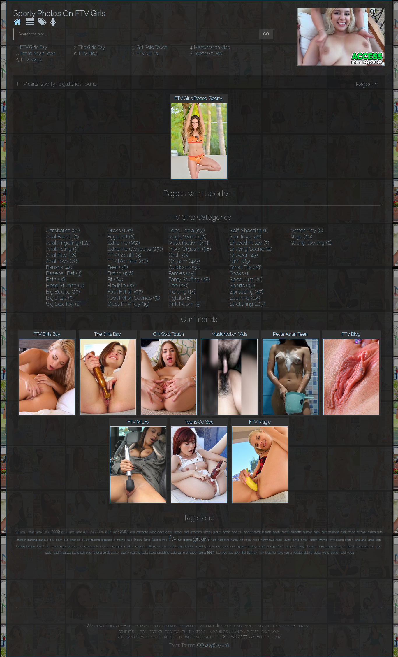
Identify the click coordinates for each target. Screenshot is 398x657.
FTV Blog (88, 53)
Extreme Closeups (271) (135, 249)
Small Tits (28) (246, 267)
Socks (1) (240, 273)
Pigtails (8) (179, 298)
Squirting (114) (245, 298)
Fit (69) (115, 279)
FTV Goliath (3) (124, 255)
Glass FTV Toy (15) (128, 304)
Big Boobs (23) (63, 292)
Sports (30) (242, 285)
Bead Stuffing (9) (65, 285)
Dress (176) (120, 230)
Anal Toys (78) (62, 261)
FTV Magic (32, 59)
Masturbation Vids (212, 47)
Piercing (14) (182, 292)
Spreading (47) (246, 292)
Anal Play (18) (61, 255)
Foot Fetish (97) (125, 292)
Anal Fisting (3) (62, 249)
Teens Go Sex (208, 53)
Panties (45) (181, 273)
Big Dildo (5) (60, 298)
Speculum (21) (246, 279)
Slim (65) (240, 261)
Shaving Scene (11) (251, 249)
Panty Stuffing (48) (189, 279)
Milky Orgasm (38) (189, 249)
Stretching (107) (247, 304)
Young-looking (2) (311, 243)
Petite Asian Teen (38, 53)
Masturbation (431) (189, 243)
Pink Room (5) (184, 304)
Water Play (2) (307, 230)
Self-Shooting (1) (249, 230)
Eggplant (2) (121, 236)
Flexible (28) (121, 285)
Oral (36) (178, 255)
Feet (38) (117, 267)
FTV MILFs (147, 53)
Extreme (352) (123, 243)
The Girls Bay (91, 47)
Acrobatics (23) (63, 230)
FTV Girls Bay (33, 47)
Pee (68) (178, 285)
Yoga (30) (301, 236)
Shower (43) (244, 255)
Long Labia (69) (186, 230)
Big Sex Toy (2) (63, 304)
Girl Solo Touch (152, 47)
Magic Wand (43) (187, 236)
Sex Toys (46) (245, 236)
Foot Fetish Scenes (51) (133, 298)
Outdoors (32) (184, 267)
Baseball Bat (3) (64, 273)
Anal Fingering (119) (68, 243)
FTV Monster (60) (127, 261)
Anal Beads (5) (62, 236)
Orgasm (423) (184, 261)
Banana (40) (60, 267)
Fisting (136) (120, 273)
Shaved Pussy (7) (249, 243)
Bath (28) (56, 279)
